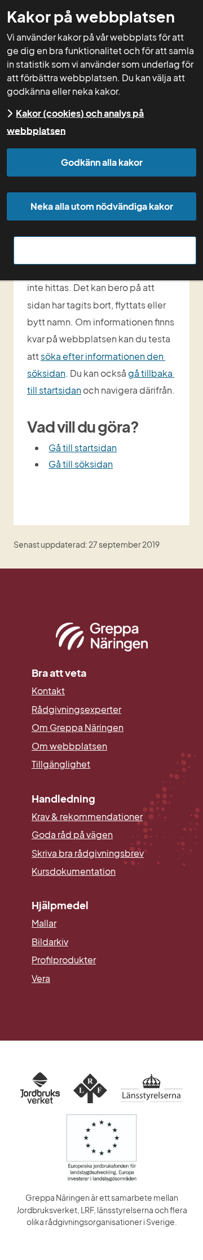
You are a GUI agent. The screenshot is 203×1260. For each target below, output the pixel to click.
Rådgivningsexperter (76, 709)
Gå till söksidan (80, 464)
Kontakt (48, 691)
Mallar (44, 923)
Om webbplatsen (69, 746)
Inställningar (105, 250)
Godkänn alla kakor (102, 162)
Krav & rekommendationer (87, 816)
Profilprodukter (64, 960)
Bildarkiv (101, 942)
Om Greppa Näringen (77, 727)
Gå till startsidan (82, 447)
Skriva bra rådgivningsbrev (88, 853)
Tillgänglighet (61, 764)
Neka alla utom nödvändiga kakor (101, 206)
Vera (41, 978)
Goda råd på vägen (72, 834)
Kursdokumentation (74, 871)
